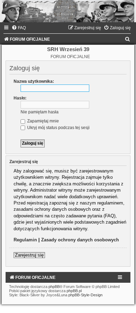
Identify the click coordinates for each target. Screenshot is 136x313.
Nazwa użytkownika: (34, 81)
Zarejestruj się (29, 255)
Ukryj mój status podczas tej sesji (58, 127)
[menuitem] (19, 27)
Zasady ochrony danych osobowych (80, 239)
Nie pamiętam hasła (40, 112)
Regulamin (25, 239)
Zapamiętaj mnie (42, 121)
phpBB (54, 286)
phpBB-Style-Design (85, 295)
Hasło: (20, 98)
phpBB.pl (74, 291)
